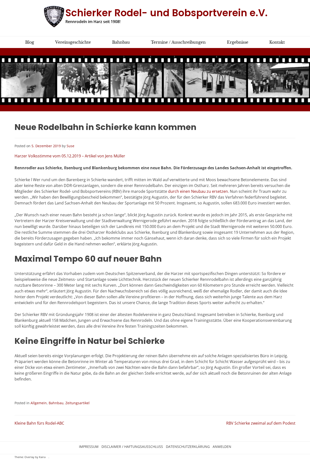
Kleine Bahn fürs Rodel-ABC (39, 423)
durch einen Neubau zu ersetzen (197, 191)
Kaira (42, 457)
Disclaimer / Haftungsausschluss (132, 446)
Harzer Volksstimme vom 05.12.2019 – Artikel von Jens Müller (70, 156)
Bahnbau (56, 403)
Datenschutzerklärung (188, 446)
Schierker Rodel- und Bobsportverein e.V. (166, 13)
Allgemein (39, 403)
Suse (70, 146)
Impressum (89, 446)
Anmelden (222, 446)
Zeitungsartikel (77, 403)
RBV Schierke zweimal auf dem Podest (260, 423)
